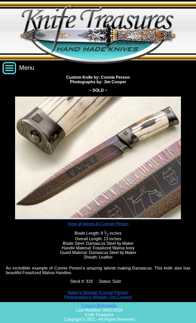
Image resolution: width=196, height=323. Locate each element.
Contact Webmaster (99, 305)
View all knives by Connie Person (98, 224)
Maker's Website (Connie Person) (98, 292)
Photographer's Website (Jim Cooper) (98, 297)
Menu (26, 67)
